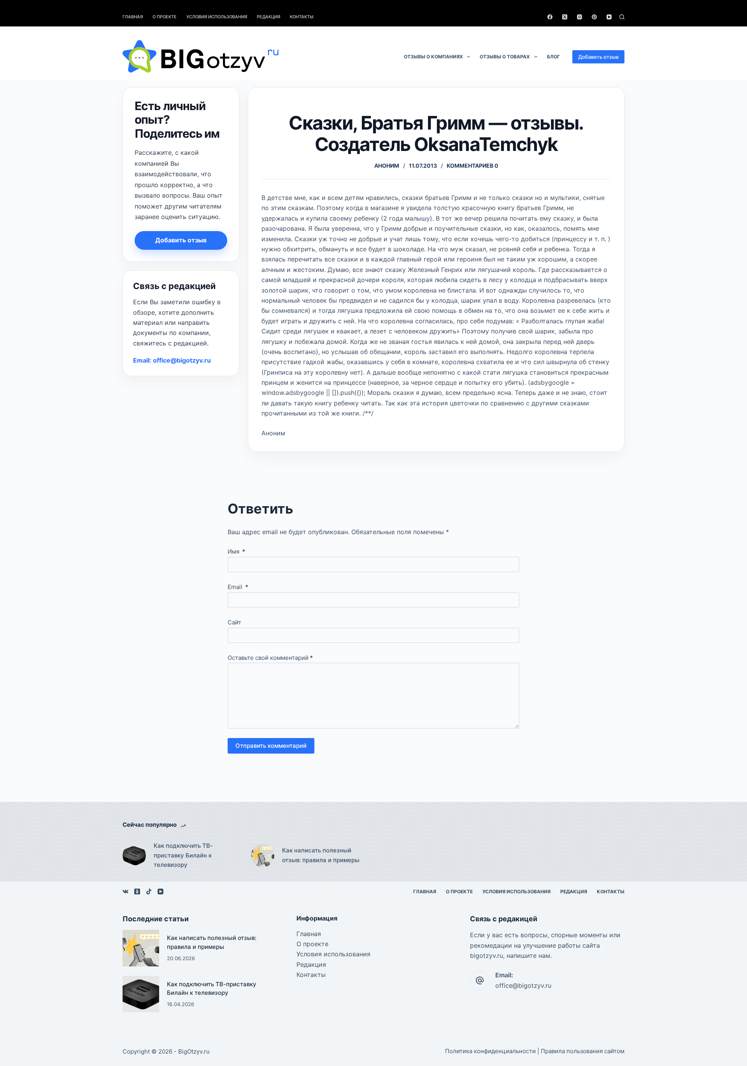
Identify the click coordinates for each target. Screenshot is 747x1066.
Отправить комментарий (271, 745)
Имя (236, 551)
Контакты (302, 16)
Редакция (268, 16)
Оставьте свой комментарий (270, 657)
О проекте (165, 16)
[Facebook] (549, 16)
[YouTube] (609, 16)
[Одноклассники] (137, 891)
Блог (553, 57)
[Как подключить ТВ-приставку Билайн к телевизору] (134, 855)
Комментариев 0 (472, 165)
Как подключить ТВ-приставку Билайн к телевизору (183, 855)
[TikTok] (149, 891)
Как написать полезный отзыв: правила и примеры (320, 855)
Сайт (234, 622)
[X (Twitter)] (564, 16)
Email (238, 587)
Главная (133, 16)
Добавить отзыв (598, 57)
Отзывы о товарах (505, 57)
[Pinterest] (594, 16)
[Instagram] (579, 16)
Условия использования (216, 16)
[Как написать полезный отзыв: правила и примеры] (262, 855)
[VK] (125, 891)
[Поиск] (621, 16)
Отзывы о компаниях (433, 57)
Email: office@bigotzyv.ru (172, 360)
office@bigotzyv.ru (523, 985)
